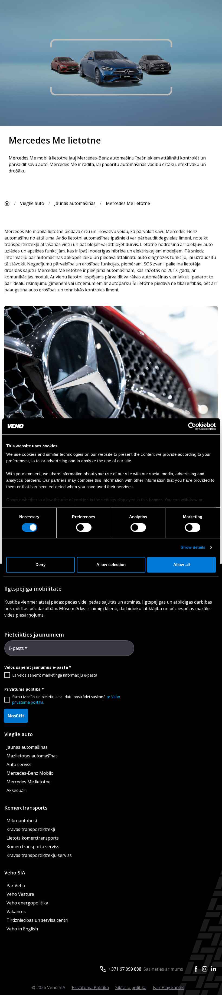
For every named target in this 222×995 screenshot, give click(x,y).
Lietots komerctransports (32, 838)
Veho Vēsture (20, 894)
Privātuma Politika (90, 987)
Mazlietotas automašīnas (32, 756)
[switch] (84, 527)
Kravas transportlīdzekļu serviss (39, 855)
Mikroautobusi (21, 821)
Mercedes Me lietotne (28, 782)
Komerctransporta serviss (32, 847)
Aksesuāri (16, 790)
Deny (40, 564)
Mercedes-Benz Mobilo (30, 773)
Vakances (16, 911)
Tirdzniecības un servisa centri (37, 920)
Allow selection (111, 564)
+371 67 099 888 (125, 969)
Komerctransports (25, 807)
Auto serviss (18, 764)
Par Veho (15, 885)
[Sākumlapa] (7, 203)
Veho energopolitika (27, 903)
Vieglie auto (32, 203)
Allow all (181, 564)
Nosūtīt (16, 716)
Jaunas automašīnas (75, 203)
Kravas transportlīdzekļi (30, 829)
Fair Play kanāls (168, 987)
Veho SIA (14, 872)
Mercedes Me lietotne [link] (128, 203)
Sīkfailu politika (130, 987)
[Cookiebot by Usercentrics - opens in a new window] (192, 426)
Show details (193, 547)
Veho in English (22, 929)
